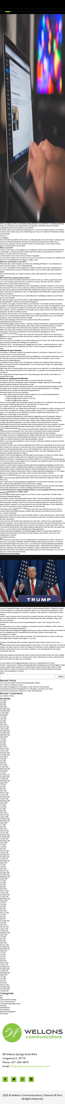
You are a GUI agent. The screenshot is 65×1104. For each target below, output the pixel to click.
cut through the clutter (13, 268)
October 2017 (4, 859)
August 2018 (3, 843)
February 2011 (4, 963)
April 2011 (3, 959)
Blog (7, 324)
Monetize (39, 667)
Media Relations (18, 416)
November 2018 (5, 837)
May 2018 (3, 849)
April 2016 (3, 887)
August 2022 (4, 771)
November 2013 (5, 921)
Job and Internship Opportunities (10, 1004)
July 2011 (3, 953)
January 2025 (4, 729)
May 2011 (3, 957)
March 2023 (3, 765)
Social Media (7, 326)
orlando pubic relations (37, 418)
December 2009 (5, 987)
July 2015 (3, 903)
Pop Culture (18, 533)
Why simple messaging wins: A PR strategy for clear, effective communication (24, 687)
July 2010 (3, 977)
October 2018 (4, 839)
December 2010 (5, 967)
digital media (10, 667)
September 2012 (5, 933)
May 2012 (3, 939)
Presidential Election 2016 (26, 632)
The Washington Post (35, 449)
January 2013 (4, 929)
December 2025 (5, 709)
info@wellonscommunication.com (30, 1066)
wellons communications (42, 326)
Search (2, 673)
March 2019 (3, 829)
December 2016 (5, 873)
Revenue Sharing (47, 669)
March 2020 (3, 813)
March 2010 (3, 983)
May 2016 (3, 885)
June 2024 (3, 741)
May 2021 (3, 787)
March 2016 (3, 889)
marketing (3, 418)
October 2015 (4, 897)
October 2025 (4, 713)
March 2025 (3, 725)
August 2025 (4, 715)
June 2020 (3, 807)
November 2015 (5, 895)
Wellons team (20, 5)
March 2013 (3, 925)
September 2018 (5, 841)
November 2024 (5, 733)
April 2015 (3, 909)
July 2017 (3, 865)
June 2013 (3, 923)
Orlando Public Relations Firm (9, 420)
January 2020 (4, 817)
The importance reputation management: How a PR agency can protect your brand (26, 689)
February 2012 (4, 945)
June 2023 (3, 759)
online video (46, 667)
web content (30, 326)
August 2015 (4, 901)
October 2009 (4, 991)
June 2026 (3, 701)
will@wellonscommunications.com (11, 322)
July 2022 (3, 773)
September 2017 (5, 861)
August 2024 (4, 737)
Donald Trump (31, 630)
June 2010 (3, 979)
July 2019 (3, 825)
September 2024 (5, 735)
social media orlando (19, 326)
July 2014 (3, 915)
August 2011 (3, 951)
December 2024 (5, 731)
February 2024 (4, 749)
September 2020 (5, 801)
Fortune (52, 663)
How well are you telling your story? (11, 685)
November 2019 (5, 819)
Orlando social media (7, 533)
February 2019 (4, 831)
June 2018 (3, 847)
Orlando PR (29, 324)
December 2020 (5, 797)
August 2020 (4, 803)
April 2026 (3, 705)
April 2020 (3, 811)
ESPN (62, 449)
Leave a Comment (56, 326)
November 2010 (5, 969)
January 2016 (4, 893)
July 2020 (3, 805)
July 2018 (3, 845)
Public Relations (29, 416)
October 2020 (4, 799)
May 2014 (3, 917)
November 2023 (5, 755)
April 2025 (3, 723)
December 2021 (5, 775)
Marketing (9, 416)
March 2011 (3, 961)
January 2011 (4, 965)
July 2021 (3, 785)
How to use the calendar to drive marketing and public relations (20, 683)
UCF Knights (60, 471)
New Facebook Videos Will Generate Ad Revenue (29, 3)
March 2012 (3, 943)
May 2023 (3, 761)
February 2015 (4, 913)
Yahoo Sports (46, 449)
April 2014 (3, 919)
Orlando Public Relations (40, 324)
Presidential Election (11, 632)
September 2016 (5, 877)
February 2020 (4, 815)
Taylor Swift (52, 533)
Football (13, 467)
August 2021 (3, 783)
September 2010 (5, 973)
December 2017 (5, 855)
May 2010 (3, 981)
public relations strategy (30, 471)
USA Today (55, 449)
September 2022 (5, 769)
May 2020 (3, 809)
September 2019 (5, 821)
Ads (1, 996)
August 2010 (3, 975)
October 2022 (4, 767)
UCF (55, 471)
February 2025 (4, 727)
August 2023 (4, 757)
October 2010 (4, 971)
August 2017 (3, 863)
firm (23, 667)
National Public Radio (6, 376)
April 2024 (3, 745)
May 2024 (3, 743)
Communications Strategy (14, 465)
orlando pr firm (24, 418)
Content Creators (19, 324)
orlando (9, 418)
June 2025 (3, 719)
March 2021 (3, 791)
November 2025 (5, 711)
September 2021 (5, 781)
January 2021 (4, 795)
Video (2, 671)
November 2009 (5, 989)
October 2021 (4, 779)
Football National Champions (25, 467)
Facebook (18, 667)
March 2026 (3, 707)
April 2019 (3, 827)
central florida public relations (51, 416)
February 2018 (4, 851)
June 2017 (3, 867)
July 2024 (3, 739)
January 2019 (4, 833)
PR (19, 420)
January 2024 (4, 751)
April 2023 (3, 763)
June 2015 (3, 905)
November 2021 (5, 777)
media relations (30, 667)
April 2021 (3, 789)
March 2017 (3, 869)
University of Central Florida (8, 473)
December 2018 (5, 835)
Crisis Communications (7, 1002)
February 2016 (4, 891)
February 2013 (4, 927)
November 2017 (5, 857)
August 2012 (3, 935)
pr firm (23, 420)
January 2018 (4, 853)
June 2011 (3, 955)
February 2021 (4, 793)
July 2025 (3, 717)
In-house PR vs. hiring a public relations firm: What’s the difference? (21, 691)
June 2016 (3, 883)
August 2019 (3, 823)
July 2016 (3, 881)
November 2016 (5, 875)
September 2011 (5, 949)
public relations (31, 420)
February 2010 (4, 985)
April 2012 (3, 941)
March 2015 (3, 911)
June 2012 (3, 937)
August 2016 (3, 879)
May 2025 (3, 721)
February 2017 (4, 871)
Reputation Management (14, 422)
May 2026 (3, 703)
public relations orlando (43, 420)
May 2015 (3, 907)
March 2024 (3, 747)
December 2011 (4, 947)
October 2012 (4, 931)
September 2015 (5, 899)
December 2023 (5, 753)
